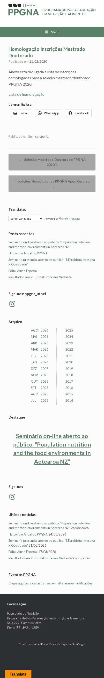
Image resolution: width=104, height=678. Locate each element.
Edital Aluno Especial (22, 271)
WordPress (41, 644)
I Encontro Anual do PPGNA (28, 253)
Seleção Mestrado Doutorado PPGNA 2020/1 (52, 162)
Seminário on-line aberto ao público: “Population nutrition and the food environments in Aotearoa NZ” (52, 449)
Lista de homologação (26, 94)
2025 (69, 330)
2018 (69, 375)
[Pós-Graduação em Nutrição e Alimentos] (52, 10)
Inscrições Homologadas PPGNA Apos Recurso (52, 183)
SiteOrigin (78, 644)
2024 (69, 337)
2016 (69, 388)
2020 (69, 362)
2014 (69, 400)
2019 (69, 369)
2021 (69, 356)
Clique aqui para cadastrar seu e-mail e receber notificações (50, 583)
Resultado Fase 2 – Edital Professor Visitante (40, 277)
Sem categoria (38, 136)
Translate (74, 218)
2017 (69, 381)
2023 (69, 343)
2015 (69, 394)
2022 (69, 349)
